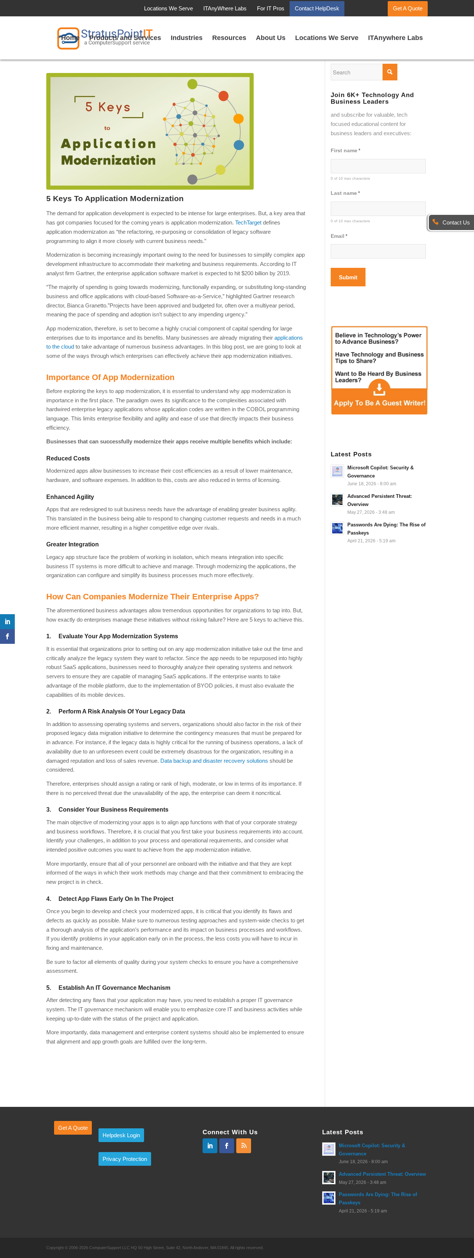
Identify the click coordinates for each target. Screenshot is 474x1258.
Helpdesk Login (121, 1135)
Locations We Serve (168, 8)
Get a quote (73, 1128)
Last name (345, 193)
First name (345, 150)
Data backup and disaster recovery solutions (214, 761)
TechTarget (248, 222)
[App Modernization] (176, 131)
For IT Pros (270, 8)
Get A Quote (408, 8)
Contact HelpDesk (317, 8)
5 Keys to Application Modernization (115, 198)
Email (339, 236)
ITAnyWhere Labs (225, 8)
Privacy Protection (125, 1159)
